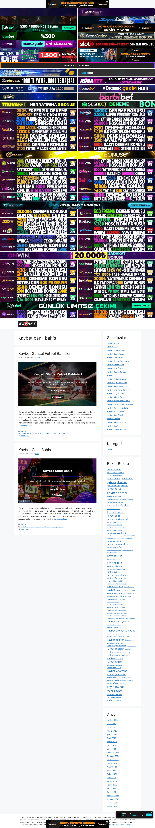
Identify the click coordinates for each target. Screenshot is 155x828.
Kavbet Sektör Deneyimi (117, 372)
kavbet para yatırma (127, 618)
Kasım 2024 (112, 742)
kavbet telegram (115, 648)
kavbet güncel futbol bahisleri (54, 433)
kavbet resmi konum (121, 634)
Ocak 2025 (111, 738)
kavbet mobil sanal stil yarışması (116, 599)
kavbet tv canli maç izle (118, 655)
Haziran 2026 (113, 720)
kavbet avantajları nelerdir (114, 499)
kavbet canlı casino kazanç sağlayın (116, 527)
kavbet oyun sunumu (112, 618)
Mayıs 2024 (112, 763)
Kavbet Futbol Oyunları (116, 379)
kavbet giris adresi (57, 527)
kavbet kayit (114, 590)
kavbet (124, 485)
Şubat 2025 (112, 734)
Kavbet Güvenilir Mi (114, 581)
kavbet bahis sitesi (118, 505)
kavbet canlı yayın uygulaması (115, 536)
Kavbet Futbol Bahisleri (117, 350)
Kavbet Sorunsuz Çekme (117, 408)
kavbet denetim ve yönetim (114, 550)
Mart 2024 (111, 770)
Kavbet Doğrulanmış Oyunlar (119, 393)
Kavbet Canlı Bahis (34, 449)
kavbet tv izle (115, 658)
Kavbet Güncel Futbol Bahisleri (44, 353)
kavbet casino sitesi (117, 544)
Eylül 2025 (111, 724)
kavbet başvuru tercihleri (113, 509)
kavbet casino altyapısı (113, 538)
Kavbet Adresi (113, 343)
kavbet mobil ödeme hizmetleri (115, 604)
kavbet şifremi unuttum (116, 683)
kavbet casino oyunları (116, 541)
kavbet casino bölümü (126, 538)
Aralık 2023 (112, 781)
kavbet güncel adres (117, 575)
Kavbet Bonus (115, 512)
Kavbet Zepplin (113, 419)
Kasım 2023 (112, 785)
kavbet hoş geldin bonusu (117, 584)
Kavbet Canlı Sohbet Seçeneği (120, 404)
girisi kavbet (113, 478)
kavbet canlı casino (114, 525)
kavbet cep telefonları (42, 527)
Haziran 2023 (113, 803)
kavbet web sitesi (114, 668)
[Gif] (77, 155)
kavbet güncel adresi (116, 578)
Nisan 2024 (112, 767)
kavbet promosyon (114, 627)
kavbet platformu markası (114, 625)
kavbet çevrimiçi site (128, 677)
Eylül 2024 (111, 749)
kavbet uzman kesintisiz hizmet (115, 665)
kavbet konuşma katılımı (129, 593)
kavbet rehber (111, 634)
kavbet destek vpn (128, 550)
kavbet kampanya (129, 587)
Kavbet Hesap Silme (115, 365)
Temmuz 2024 (113, 756)
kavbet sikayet (115, 639)
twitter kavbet (114, 694)
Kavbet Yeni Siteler (115, 358)
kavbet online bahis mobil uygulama (116, 610)
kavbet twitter (114, 661)
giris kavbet (127, 478)
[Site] (38, 113)
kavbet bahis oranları (115, 502)
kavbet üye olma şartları (126, 680)
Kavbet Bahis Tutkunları (117, 422)
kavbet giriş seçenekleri (116, 569)
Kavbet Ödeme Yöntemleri (118, 361)
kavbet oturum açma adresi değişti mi (117, 615)
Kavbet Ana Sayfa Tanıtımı (118, 390)
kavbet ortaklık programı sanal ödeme (117, 613)
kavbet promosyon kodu (121, 630)
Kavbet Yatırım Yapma (116, 429)
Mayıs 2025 (112, 731)
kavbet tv (111, 652)
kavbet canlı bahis (27, 433)
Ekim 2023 (111, 788)
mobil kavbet (114, 690)
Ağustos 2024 (113, 752)
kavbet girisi (38, 433)
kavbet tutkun (129, 649)
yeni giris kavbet (114, 700)
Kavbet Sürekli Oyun (115, 397)
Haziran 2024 (113, 760)
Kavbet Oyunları (114, 426)
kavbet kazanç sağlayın (129, 590)
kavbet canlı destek (114, 530)
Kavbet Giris (114, 555)
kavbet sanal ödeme (124, 636)
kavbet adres (114, 488)
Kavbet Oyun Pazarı (115, 354)
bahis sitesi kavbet (115, 472)
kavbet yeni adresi (114, 678)
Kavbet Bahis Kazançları (117, 386)
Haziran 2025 (112, 727)
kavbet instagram (115, 586)
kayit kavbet (115, 687)
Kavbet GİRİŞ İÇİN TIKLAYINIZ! (77, 65)
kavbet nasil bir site (116, 607)
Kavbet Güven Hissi (115, 411)
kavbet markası (111, 596)
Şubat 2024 (112, 774)
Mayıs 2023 (112, 806)
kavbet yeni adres (116, 674)
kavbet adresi (117, 493)
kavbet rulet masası (112, 636)
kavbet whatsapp (117, 670)
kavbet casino (129, 536)
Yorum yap (25, 436)
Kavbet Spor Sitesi (115, 415)
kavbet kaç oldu (114, 593)
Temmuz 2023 (113, 799)
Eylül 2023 (111, 792)
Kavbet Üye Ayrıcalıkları (117, 383)
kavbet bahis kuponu (127, 499)
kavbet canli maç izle (118, 519)
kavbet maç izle (123, 596)
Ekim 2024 (111, 745)
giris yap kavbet (117, 482)
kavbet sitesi (130, 640)
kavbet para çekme (118, 621)
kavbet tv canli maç (124, 652)
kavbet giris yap (114, 566)
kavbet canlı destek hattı (116, 533)
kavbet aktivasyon (114, 497)
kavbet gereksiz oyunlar (113, 552)
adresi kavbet (114, 469)
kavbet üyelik (113, 680)
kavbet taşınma (131, 646)
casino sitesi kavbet (114, 476)
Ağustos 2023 (113, 796)
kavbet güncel (113, 572)
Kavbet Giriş (112, 347)
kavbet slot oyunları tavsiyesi (115, 643)
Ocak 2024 (111, 778)
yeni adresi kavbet (114, 697)
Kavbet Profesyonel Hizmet (118, 401)
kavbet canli (113, 515)
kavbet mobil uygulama (113, 602)
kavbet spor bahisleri (116, 646)
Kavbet (23, 431)
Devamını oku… (26, 425)
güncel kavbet (113, 485)
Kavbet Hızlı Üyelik (115, 368)
